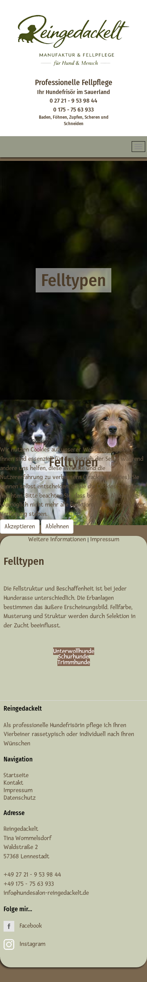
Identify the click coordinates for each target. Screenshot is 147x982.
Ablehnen (57, 526)
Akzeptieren (20, 526)
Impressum (104, 539)
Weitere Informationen (57, 539)
